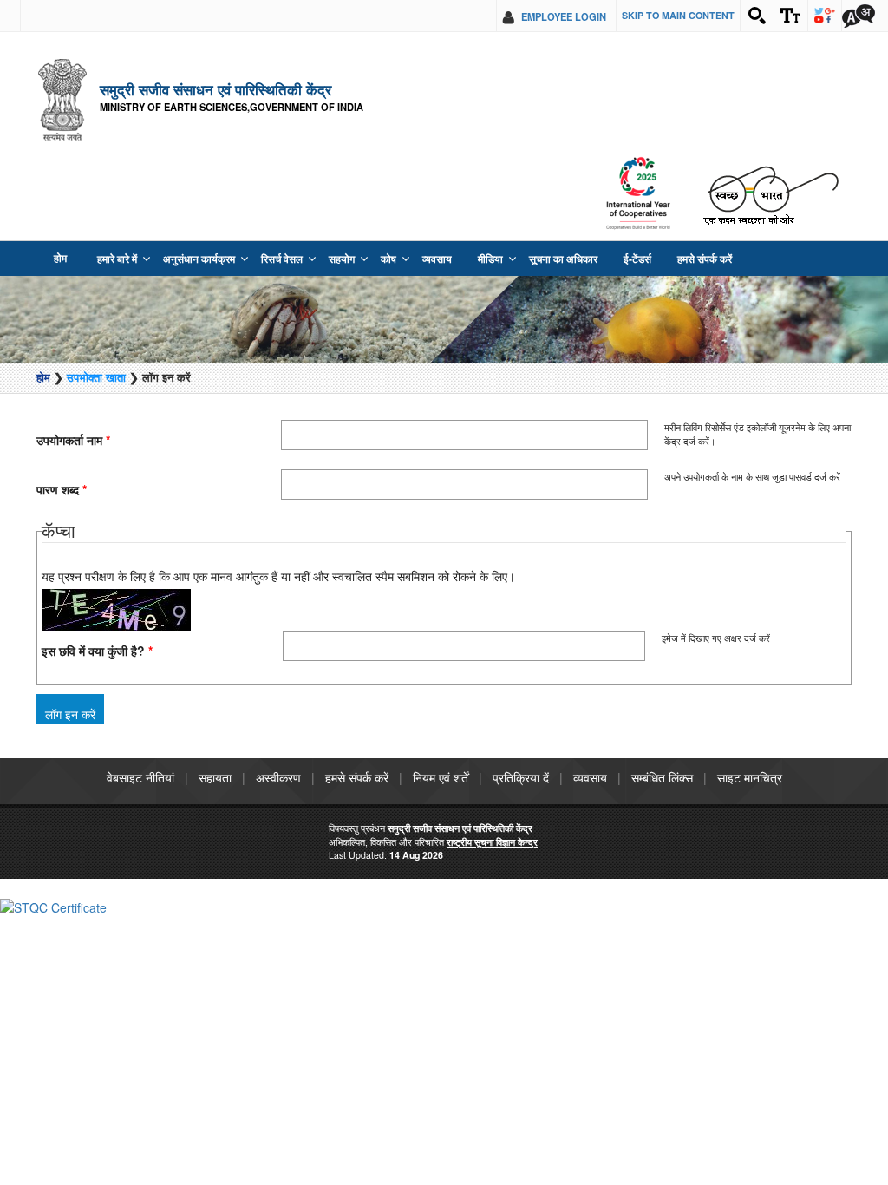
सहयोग (342, 258)
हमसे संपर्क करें (704, 258)
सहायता (215, 777)
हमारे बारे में (117, 258)
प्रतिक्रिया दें (521, 777)
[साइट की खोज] (757, 15)
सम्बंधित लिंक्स (662, 777)
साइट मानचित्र (749, 777)
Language (858, 15)
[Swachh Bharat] (638, 194)
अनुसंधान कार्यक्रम (199, 258)
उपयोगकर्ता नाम (73, 439)
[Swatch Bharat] (770, 194)
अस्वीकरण (278, 777)
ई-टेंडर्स (637, 258)
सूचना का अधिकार (563, 258)
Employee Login (563, 16)
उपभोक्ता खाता (98, 377)
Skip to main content (678, 15)
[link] (53, 904)
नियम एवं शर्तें (440, 777)
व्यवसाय (437, 258)
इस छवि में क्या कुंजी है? (97, 650)
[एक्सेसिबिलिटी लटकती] (790, 15)
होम (60, 257)
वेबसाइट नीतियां (140, 777)
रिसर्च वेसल (282, 258)
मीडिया (490, 258)
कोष (388, 258)
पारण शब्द (61, 489)
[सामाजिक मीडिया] (824, 15)
